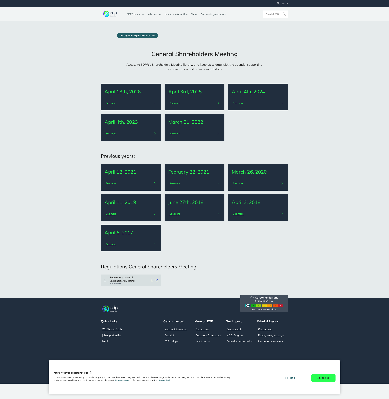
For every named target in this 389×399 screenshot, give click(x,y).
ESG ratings (171, 341)
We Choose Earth (112, 329)
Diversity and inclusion (239, 341)
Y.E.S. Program (235, 335)
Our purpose (265, 329)
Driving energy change (271, 335)
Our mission (202, 329)
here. (153, 35)
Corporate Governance (208, 335)
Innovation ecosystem (270, 341)
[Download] (152, 280)
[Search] (284, 14)
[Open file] (156, 280)
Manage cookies (122, 380)
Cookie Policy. (165, 380)
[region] (194, 377)
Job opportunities (111, 335)
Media (105, 341)
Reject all (291, 377)
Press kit (169, 335)
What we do (203, 341)
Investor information (176, 329)
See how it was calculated (264, 309)
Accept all (323, 377)
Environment (234, 329)
